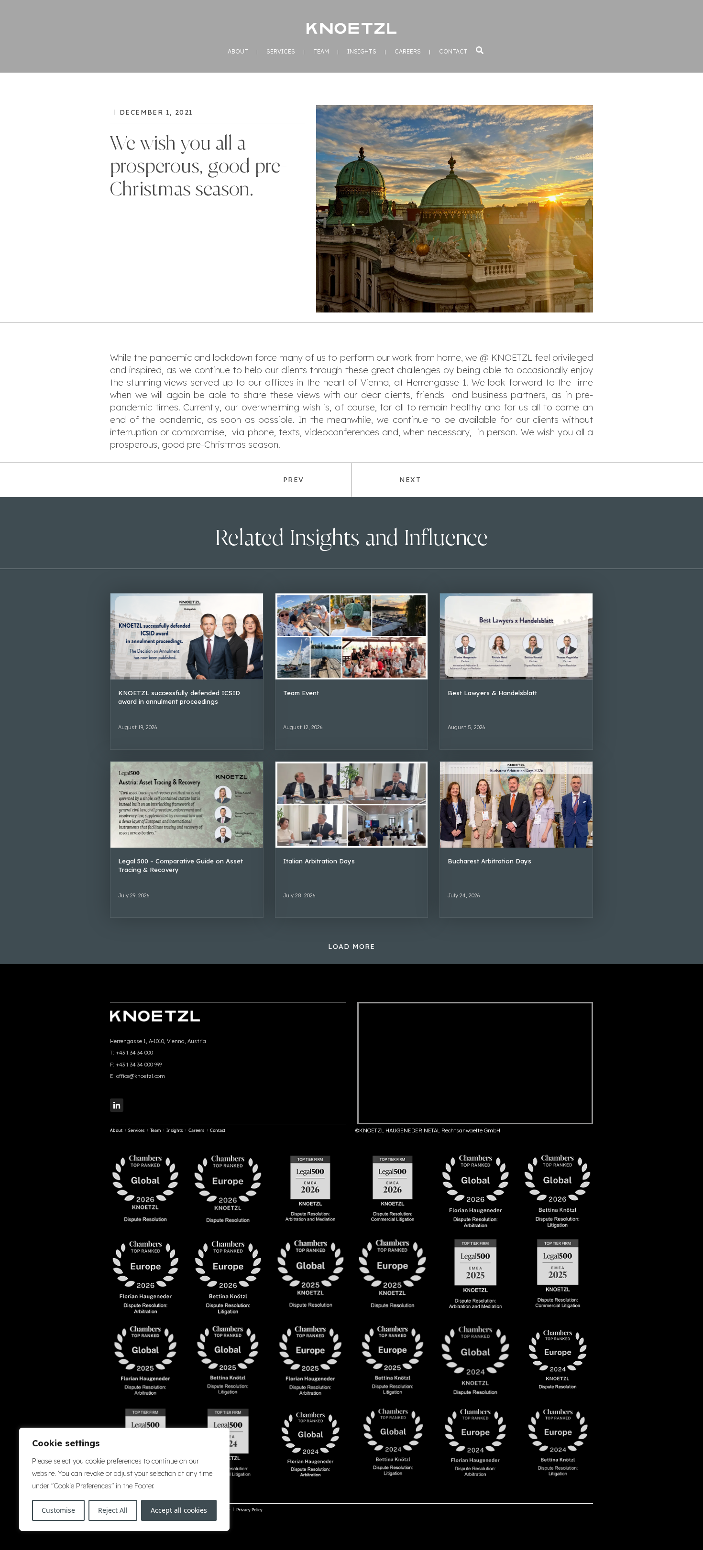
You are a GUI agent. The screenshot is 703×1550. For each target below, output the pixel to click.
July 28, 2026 (299, 895)
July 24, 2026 (464, 895)
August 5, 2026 (466, 727)
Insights (361, 52)
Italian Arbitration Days (319, 861)
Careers (408, 52)
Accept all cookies (179, 1510)
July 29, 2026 (133, 895)
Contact (453, 52)
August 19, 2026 (137, 727)
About (238, 52)
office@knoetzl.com (140, 1076)
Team (321, 52)
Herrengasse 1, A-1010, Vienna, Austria (158, 1041)
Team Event (301, 693)
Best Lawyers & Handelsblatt (492, 693)
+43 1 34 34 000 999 (139, 1064)
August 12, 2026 (302, 727)
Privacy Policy (249, 1510)
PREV (293, 479)
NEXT (410, 479)
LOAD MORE (351, 946)
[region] (124, 1479)
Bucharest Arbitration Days (489, 861)
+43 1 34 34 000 (134, 1052)
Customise (58, 1510)
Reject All (113, 1510)
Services (280, 52)
